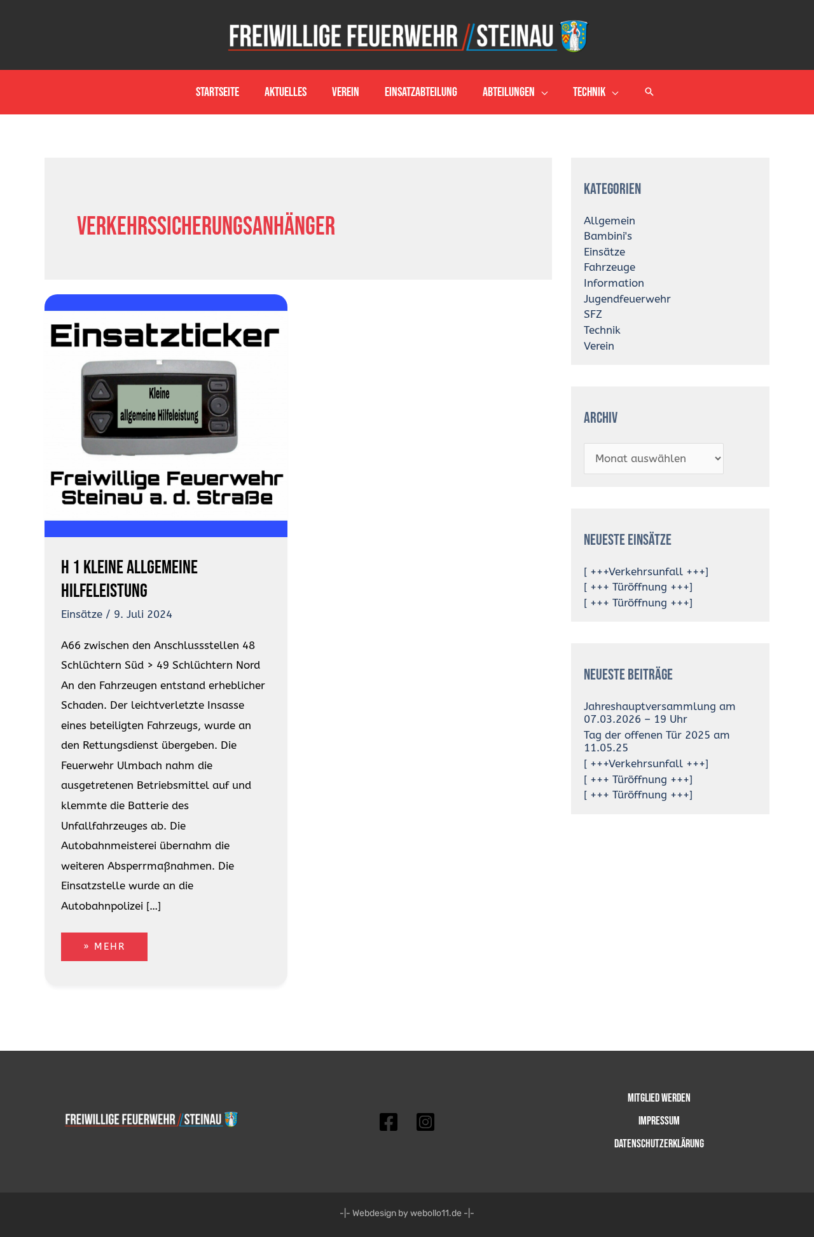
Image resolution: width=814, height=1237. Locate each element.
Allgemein (609, 220)
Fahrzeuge (609, 267)
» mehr (115, 942)
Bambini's (608, 235)
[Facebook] (388, 1122)
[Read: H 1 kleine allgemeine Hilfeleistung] (166, 414)
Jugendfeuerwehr (627, 298)
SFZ (593, 314)
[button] (541, 92)
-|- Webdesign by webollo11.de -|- (407, 1213)
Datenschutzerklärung (659, 1144)
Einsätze (81, 614)
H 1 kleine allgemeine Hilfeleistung (129, 579)
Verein (599, 345)
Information (614, 283)
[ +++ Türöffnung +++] (638, 586)
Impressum (659, 1121)
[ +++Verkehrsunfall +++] (646, 571)
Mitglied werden (659, 1098)
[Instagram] (425, 1122)
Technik (602, 330)
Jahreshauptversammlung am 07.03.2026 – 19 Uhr (660, 712)
